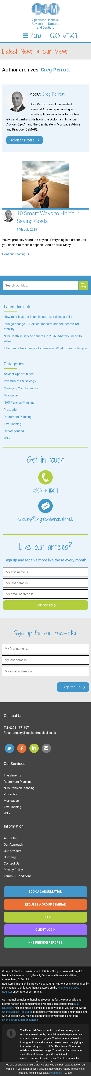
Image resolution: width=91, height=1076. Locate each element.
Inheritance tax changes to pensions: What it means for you (45, 348)
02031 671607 (63, 36)
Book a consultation (45, 891)
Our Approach (13, 844)
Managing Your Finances (21, 388)
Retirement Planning (18, 417)
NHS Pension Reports (45, 942)
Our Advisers (13, 851)
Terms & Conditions (18, 876)
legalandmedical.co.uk (46, 9)
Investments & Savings (20, 381)
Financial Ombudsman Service (20, 1019)
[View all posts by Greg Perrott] (8, 221)
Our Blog (10, 857)
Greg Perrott (55, 70)
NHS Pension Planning (19, 402)
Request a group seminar (45, 904)
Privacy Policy (13, 870)
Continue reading (14, 254)
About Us (10, 838)
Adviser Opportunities (19, 374)
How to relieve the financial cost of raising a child (38, 317)
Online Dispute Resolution (17, 1011)
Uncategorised (14, 431)
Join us (45, 917)
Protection (11, 410)
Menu (35, 35)
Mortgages (11, 395)
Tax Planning (12, 424)
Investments (12, 775)
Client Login (45, 929)
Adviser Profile (25, 140)
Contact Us (11, 863)
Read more (55, 1072)
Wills (7, 438)
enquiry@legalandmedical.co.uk (45, 519)
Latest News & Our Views (35, 51)
